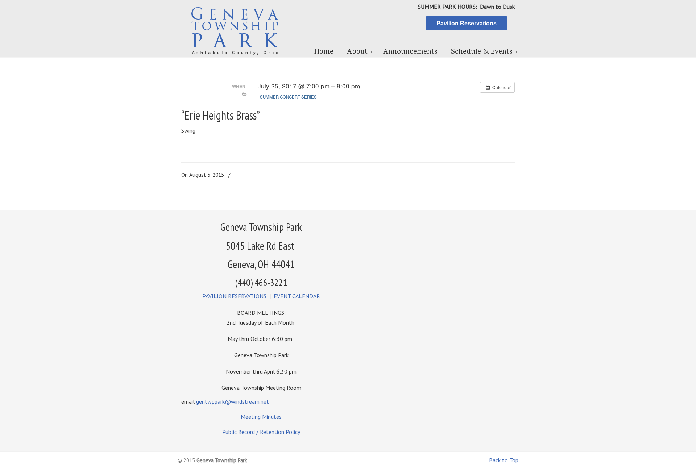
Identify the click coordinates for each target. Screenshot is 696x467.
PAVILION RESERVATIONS (234, 296)
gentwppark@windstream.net (232, 401)
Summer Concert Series (288, 97)
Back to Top (503, 460)
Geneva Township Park (235, 29)
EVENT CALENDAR (297, 296)
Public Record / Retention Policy (261, 431)
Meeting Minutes (261, 416)
